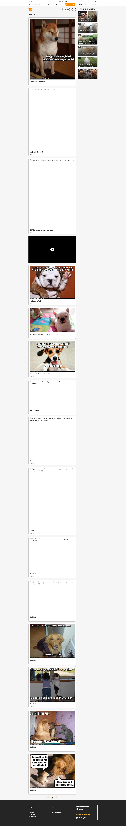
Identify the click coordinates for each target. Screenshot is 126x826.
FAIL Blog (30, 810)
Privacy (86, 823)
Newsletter (66, 9)
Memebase (31, 812)
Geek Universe (32, 816)
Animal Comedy (32, 814)
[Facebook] (75, 9)
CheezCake (31, 819)
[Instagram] (72, 9)
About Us (54, 810)
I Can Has (30, 807)
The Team (54, 807)
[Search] (31, 1)
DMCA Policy (95, 823)
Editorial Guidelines (56, 812)
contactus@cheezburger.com (83, 814)
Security (90, 823)
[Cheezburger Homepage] (63, 1)
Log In (96, 1)
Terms (83, 823)
